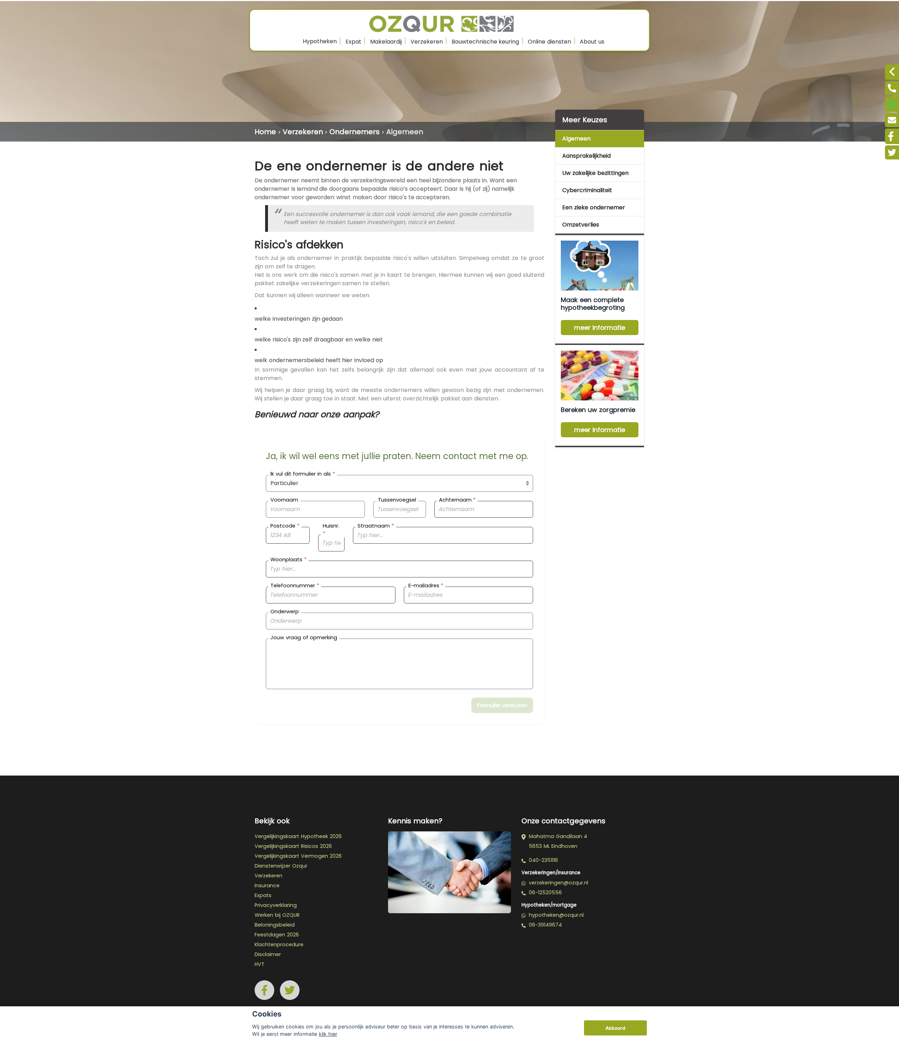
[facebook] (892, 136)
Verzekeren (427, 42)
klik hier (328, 1034)
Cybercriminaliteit (587, 190)
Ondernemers (354, 132)
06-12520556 (544, 892)
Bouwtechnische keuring (485, 42)
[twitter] (892, 152)
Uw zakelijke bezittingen (595, 173)
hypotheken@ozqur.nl (555, 914)
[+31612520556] (892, 104)
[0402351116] (892, 88)
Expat (353, 42)
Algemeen (404, 132)
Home (265, 132)
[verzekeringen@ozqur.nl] (892, 120)
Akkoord (615, 1028)
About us (592, 42)
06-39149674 (544, 924)
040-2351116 (542, 860)
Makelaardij (386, 42)
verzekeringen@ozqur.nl (557, 882)
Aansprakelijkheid (586, 156)
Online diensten (549, 42)
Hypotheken (320, 41)
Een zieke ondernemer (593, 207)
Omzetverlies (580, 225)
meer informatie (599, 327)
